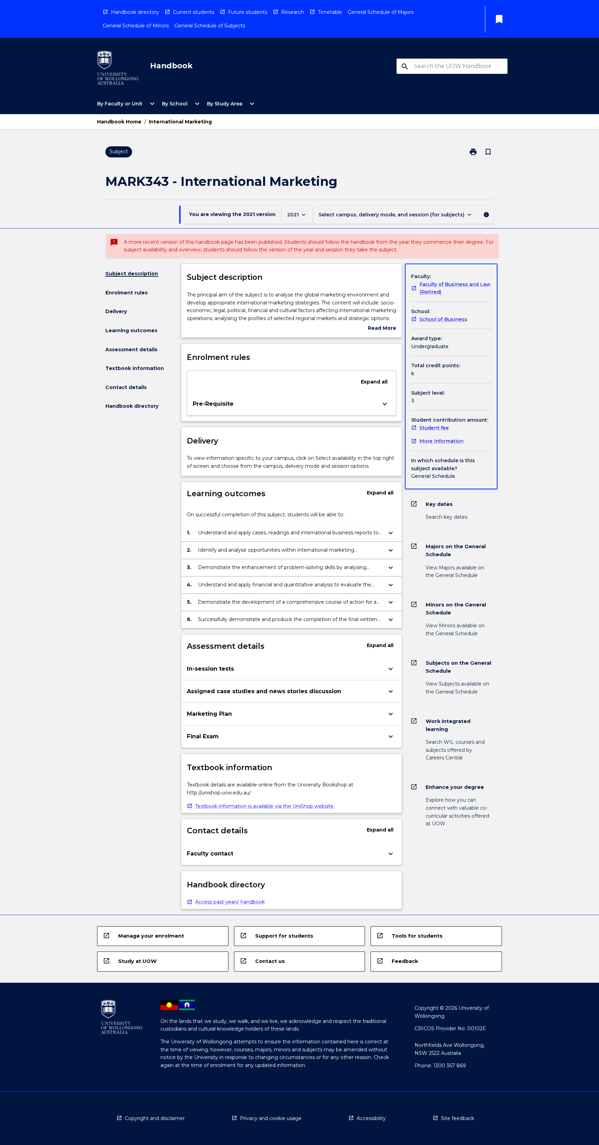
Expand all (374, 382)
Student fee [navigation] (434, 428)
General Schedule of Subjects (209, 26)
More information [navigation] (441, 441)
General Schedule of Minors (136, 26)
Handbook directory (135, 12)
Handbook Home (119, 122)
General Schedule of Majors (381, 12)
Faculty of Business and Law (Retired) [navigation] (455, 288)
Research (292, 12)
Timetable (330, 12)
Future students (247, 12)
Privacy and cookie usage (271, 1118)
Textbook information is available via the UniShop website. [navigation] (265, 806)
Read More (382, 328)
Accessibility (371, 1118)
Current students (193, 12)
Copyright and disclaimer (155, 1118)
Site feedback (457, 1118)
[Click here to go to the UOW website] (118, 69)
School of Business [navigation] (443, 319)
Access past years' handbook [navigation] (230, 902)
